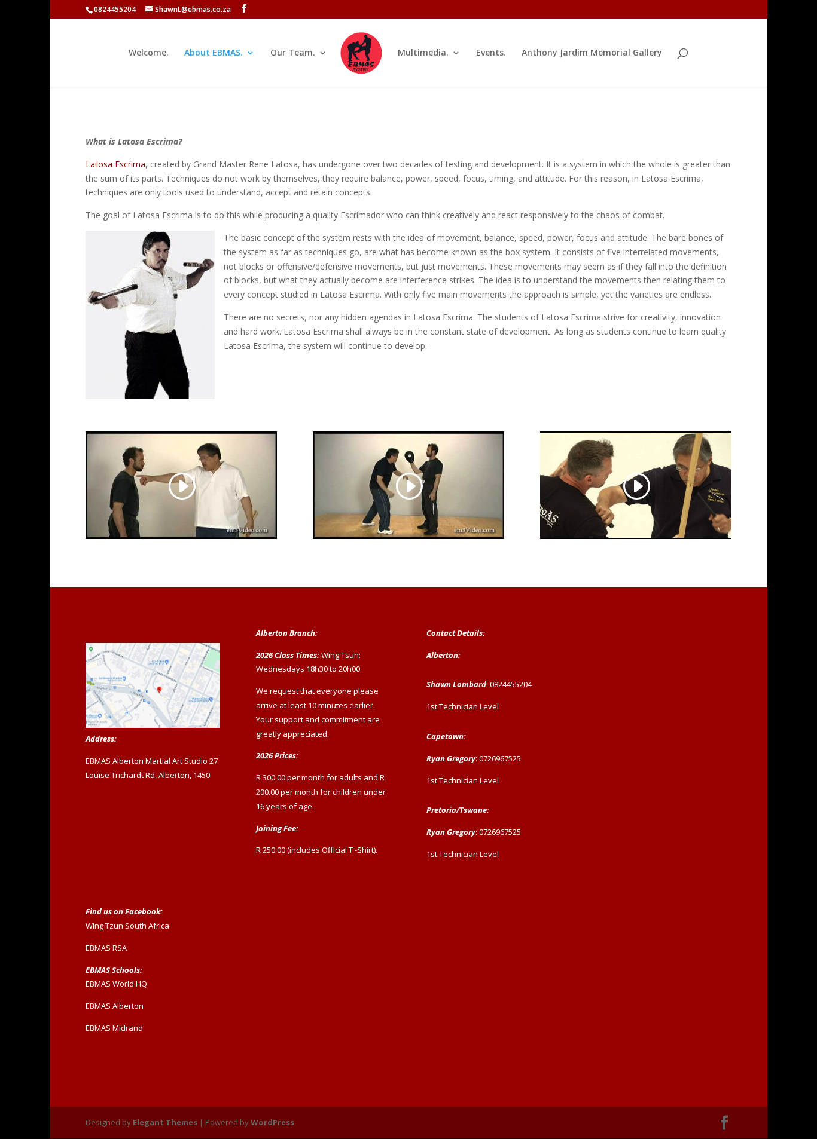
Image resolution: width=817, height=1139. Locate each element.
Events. (491, 53)
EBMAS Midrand (114, 1027)
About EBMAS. (213, 53)
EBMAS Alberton (115, 1005)
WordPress (272, 1122)
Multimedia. (423, 53)
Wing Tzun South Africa (127, 925)
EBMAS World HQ (116, 983)
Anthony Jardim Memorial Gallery (592, 53)
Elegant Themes (165, 1122)
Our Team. (292, 53)
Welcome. (149, 53)
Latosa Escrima (115, 164)
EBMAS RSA (106, 947)
